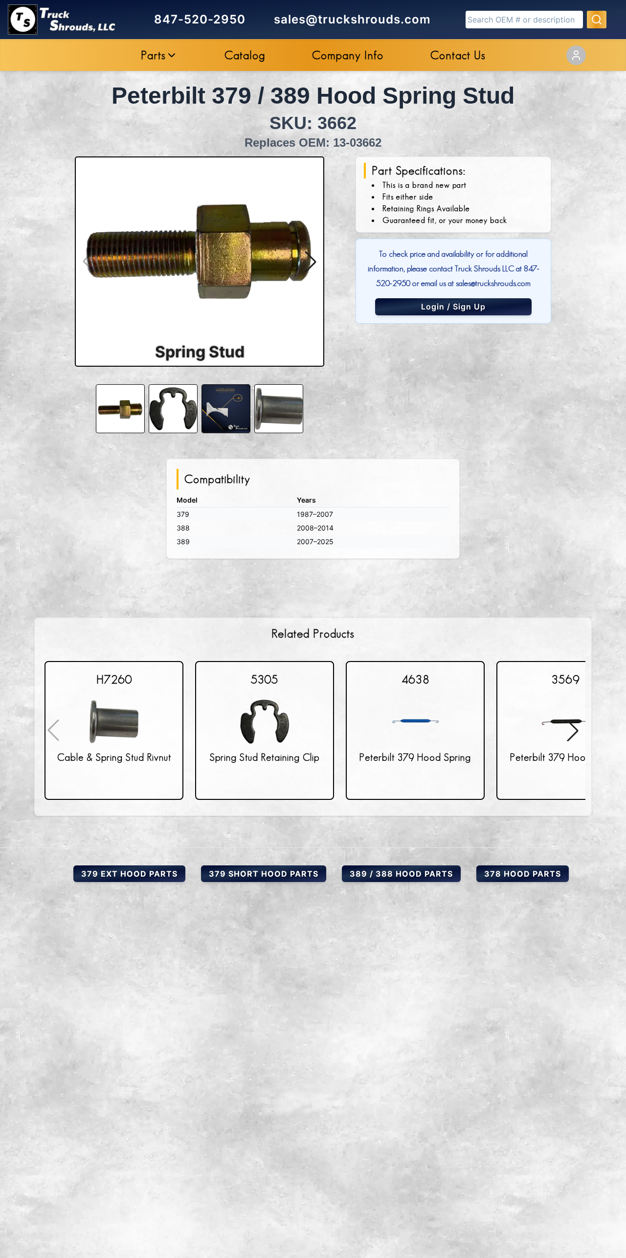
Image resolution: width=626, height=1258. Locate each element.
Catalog (244, 55)
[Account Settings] (576, 55)
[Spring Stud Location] (225, 408)
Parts (153, 55)
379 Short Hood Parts (263, 874)
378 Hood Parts (522, 874)
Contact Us (458, 55)
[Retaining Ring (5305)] (173, 408)
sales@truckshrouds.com (352, 19)
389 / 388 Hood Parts (401, 874)
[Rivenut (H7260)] (278, 408)
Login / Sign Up (453, 306)
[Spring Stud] (120, 408)
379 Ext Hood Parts (129, 874)
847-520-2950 (200, 19)
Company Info (347, 55)
